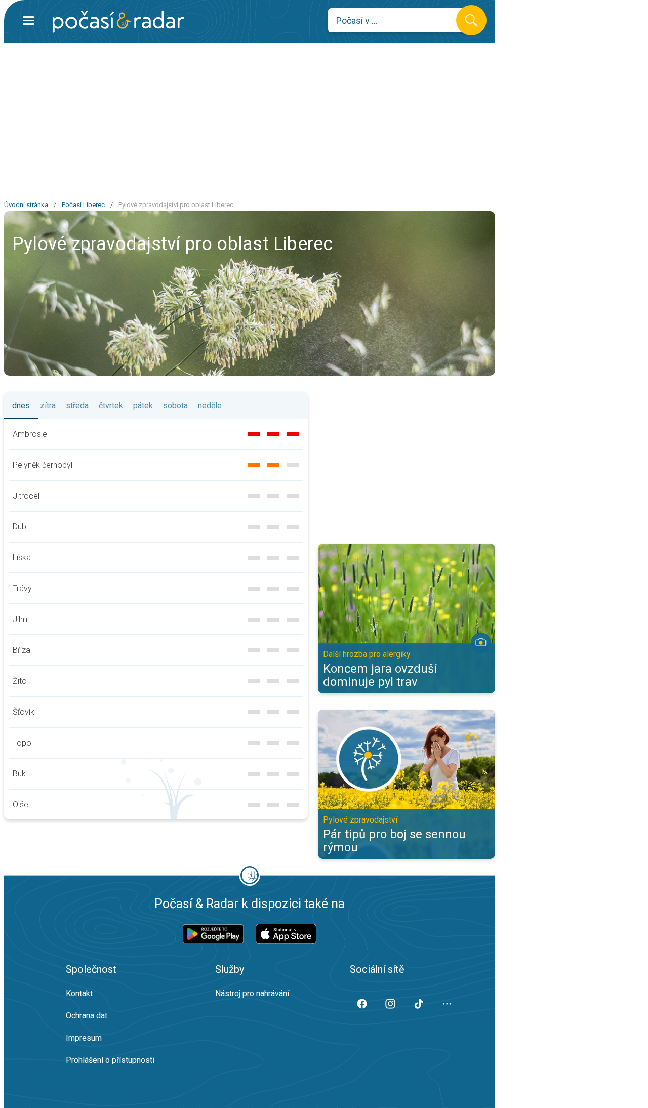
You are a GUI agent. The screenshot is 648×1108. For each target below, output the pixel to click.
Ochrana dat (86, 1015)
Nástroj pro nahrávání (252, 993)
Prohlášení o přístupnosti (110, 1060)
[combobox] (399, 20)
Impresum (84, 1038)
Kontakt (79, 993)
